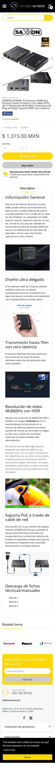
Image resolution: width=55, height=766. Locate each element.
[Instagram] (31, 718)
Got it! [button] (27, 757)
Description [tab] (27, 188)
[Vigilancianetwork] (27, 6)
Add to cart (29, 156)
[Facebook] (24, 718)
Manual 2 (13, 601)
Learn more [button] (9, 750)
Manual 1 (13, 597)
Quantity (6, 143)
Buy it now (27, 165)
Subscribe (27, 679)
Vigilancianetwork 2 (10, 97)
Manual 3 (13, 605)
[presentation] (3, 643)
